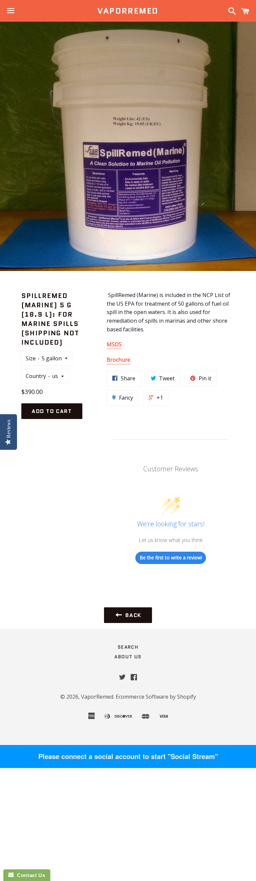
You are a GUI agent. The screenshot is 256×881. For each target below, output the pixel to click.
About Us (127, 656)
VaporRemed (127, 11)
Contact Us (29, 875)
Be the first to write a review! (171, 557)
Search (128, 647)
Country (36, 376)
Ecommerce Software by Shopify (156, 696)
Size (31, 358)
